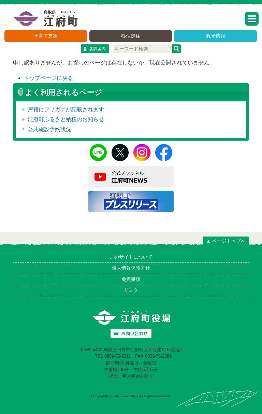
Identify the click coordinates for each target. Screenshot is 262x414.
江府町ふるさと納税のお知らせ (66, 119)
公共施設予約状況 (49, 129)
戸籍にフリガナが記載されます (66, 109)
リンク (131, 290)
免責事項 (131, 279)
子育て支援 (46, 36)
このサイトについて (131, 257)
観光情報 (215, 36)
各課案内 (97, 48)
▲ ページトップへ (226, 241)
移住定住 (130, 36)
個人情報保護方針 (131, 268)
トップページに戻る (48, 78)
